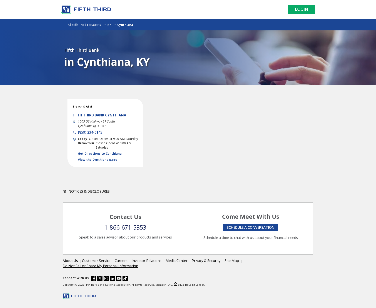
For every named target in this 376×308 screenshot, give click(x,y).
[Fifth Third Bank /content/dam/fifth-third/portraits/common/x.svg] (99, 279)
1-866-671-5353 (125, 227)
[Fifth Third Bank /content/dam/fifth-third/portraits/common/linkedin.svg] (112, 279)
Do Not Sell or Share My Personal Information (100, 265)
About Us (70, 260)
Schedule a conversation (250, 227)
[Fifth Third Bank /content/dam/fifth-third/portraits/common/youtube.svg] (118, 279)
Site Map (232, 260)
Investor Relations (146, 260)
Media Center (177, 260)
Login (301, 9)
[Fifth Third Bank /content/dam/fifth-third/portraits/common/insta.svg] (106, 279)
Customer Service (96, 260)
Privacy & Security (206, 260)
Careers (121, 260)
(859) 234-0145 (90, 132)
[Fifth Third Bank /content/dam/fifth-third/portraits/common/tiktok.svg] (125, 279)
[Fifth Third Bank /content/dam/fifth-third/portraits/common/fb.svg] (93, 279)
